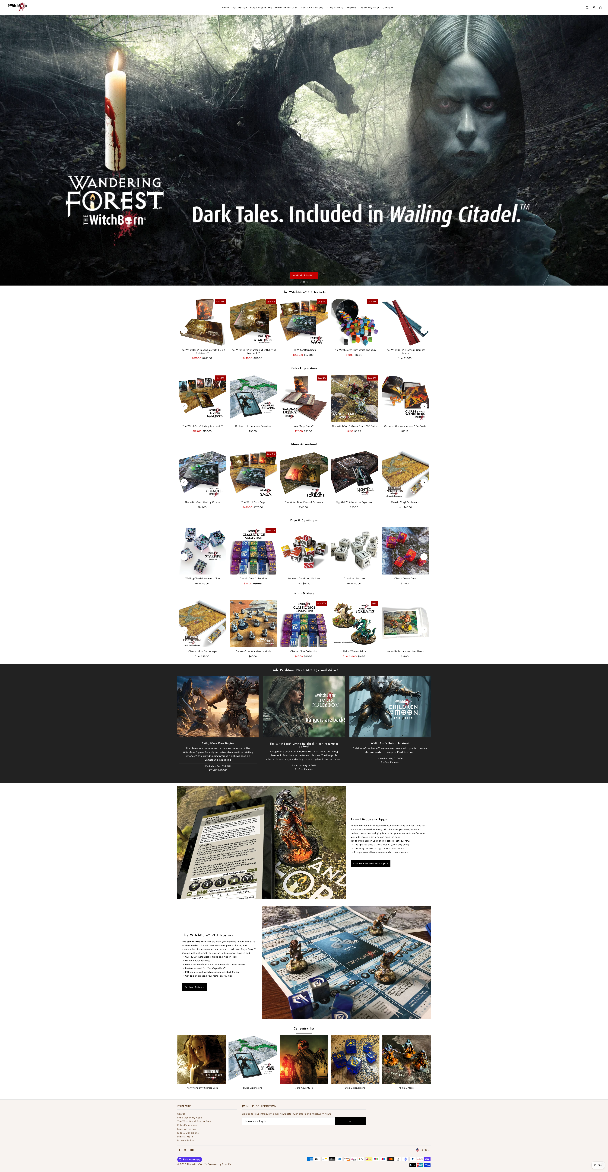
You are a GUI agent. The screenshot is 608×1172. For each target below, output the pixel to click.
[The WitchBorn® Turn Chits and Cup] (354, 322)
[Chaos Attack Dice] (405, 551)
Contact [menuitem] (388, 7)
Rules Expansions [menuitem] (261, 7)
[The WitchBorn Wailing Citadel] (202, 474)
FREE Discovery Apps (189, 1117)
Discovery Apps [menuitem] (370, 7)
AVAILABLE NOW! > (304, 275)
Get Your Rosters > (194, 987)
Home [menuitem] (225, 7)
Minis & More (304, 593)
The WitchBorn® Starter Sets (304, 292)
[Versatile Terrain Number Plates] (405, 623)
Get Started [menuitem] (239, 7)
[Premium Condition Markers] (304, 551)
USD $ (423, 1150)
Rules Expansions (304, 368)
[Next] (424, 330)
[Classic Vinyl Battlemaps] (405, 474)
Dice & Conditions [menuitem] (311, 7)
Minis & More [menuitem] (335, 7)
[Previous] (184, 330)
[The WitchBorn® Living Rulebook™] (202, 398)
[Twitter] (185, 1150)
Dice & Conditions (304, 520)
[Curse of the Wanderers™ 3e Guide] (405, 398)
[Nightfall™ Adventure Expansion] (354, 474)
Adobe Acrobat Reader (226, 972)
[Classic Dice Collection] (253, 551)
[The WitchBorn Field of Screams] (304, 474)
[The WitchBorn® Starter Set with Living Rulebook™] (253, 322)
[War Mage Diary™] (304, 398)
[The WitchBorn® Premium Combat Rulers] (405, 322)
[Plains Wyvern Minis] (354, 623)
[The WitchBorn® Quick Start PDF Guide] (354, 398)
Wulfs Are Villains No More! (390, 743)
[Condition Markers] (354, 551)
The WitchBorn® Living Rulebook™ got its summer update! (304, 745)
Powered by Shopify (219, 1164)
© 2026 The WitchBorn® (191, 1164)
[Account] (594, 7)
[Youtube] (192, 1150)
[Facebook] (179, 1150)
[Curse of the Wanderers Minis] (253, 623)
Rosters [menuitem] (352, 7)
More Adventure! (304, 444)
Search (181, 1113)
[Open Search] (587, 7)
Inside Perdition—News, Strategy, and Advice (304, 670)
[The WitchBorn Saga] (304, 322)
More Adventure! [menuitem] (286, 7)
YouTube (228, 975)
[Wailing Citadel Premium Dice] (202, 551)
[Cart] (600, 7)
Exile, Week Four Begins (218, 743)
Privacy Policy (185, 1140)
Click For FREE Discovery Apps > (370, 863)
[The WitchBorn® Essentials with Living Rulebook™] (202, 322)
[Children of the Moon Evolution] (253, 398)
